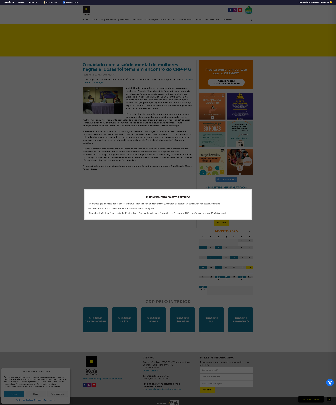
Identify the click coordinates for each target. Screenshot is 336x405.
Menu (21, 2)
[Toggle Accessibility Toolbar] (330, 383)
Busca (33, 2)
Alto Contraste (50, 2)
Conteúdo (9, 2)
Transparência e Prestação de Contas (314, 2)
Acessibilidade (70, 2)
